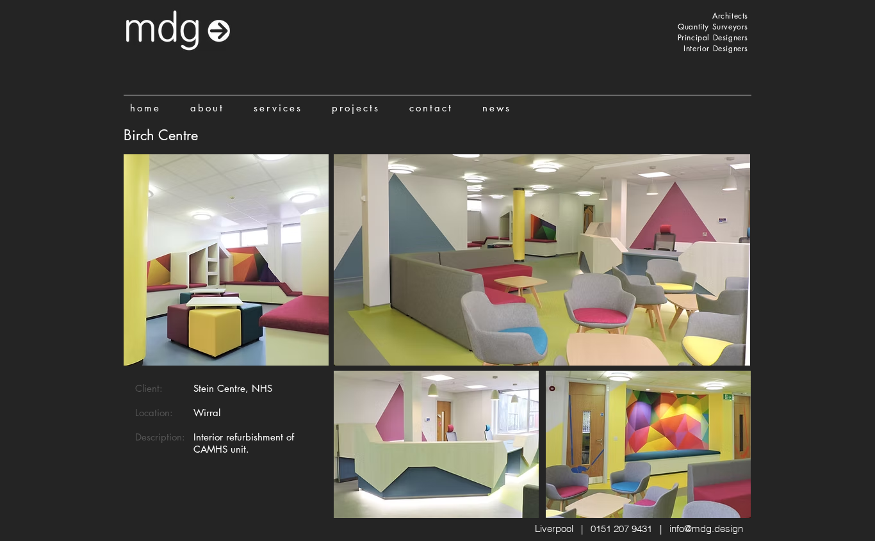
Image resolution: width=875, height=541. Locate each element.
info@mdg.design (706, 528)
